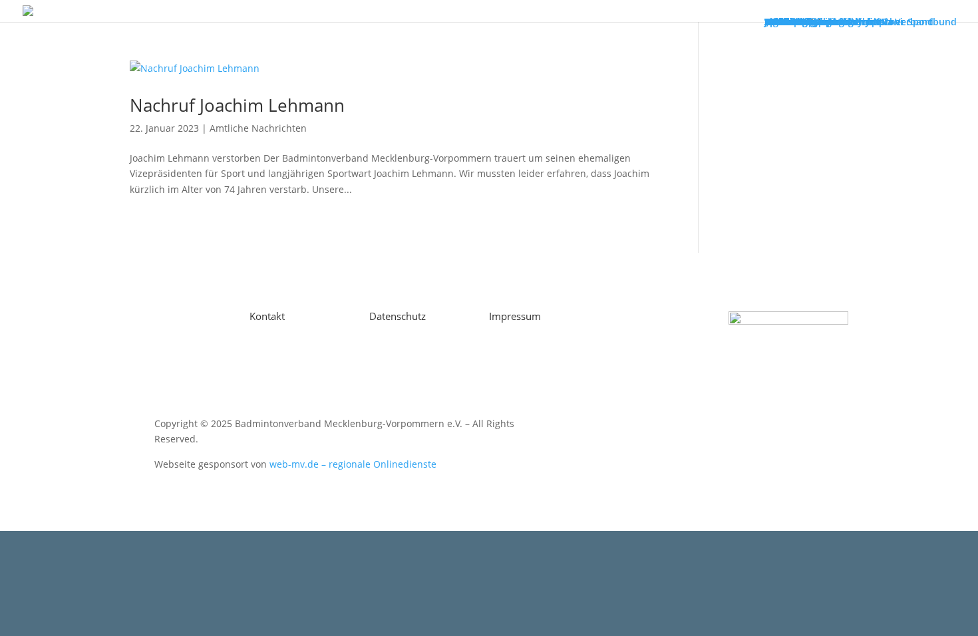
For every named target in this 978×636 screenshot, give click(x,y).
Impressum (515, 316)
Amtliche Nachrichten (258, 128)
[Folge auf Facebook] (189, 322)
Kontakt (267, 316)
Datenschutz (397, 316)
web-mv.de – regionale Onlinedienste (352, 464)
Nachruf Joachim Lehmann (237, 105)
